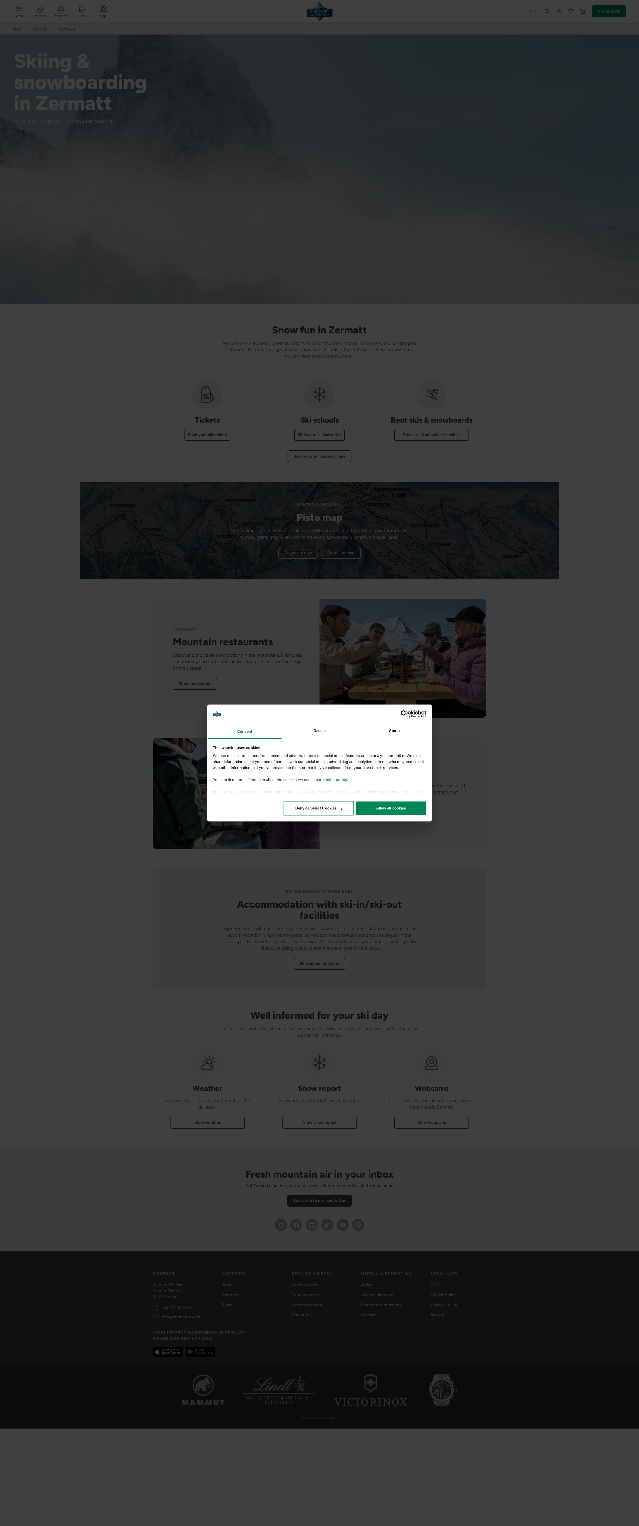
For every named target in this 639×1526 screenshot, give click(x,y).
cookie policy (334, 779)
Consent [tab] (244, 731)
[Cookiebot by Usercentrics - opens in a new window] (404, 714)
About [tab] (394, 731)
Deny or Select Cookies (315, 808)
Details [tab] (320, 731)
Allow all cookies (391, 808)
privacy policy (237, 791)
